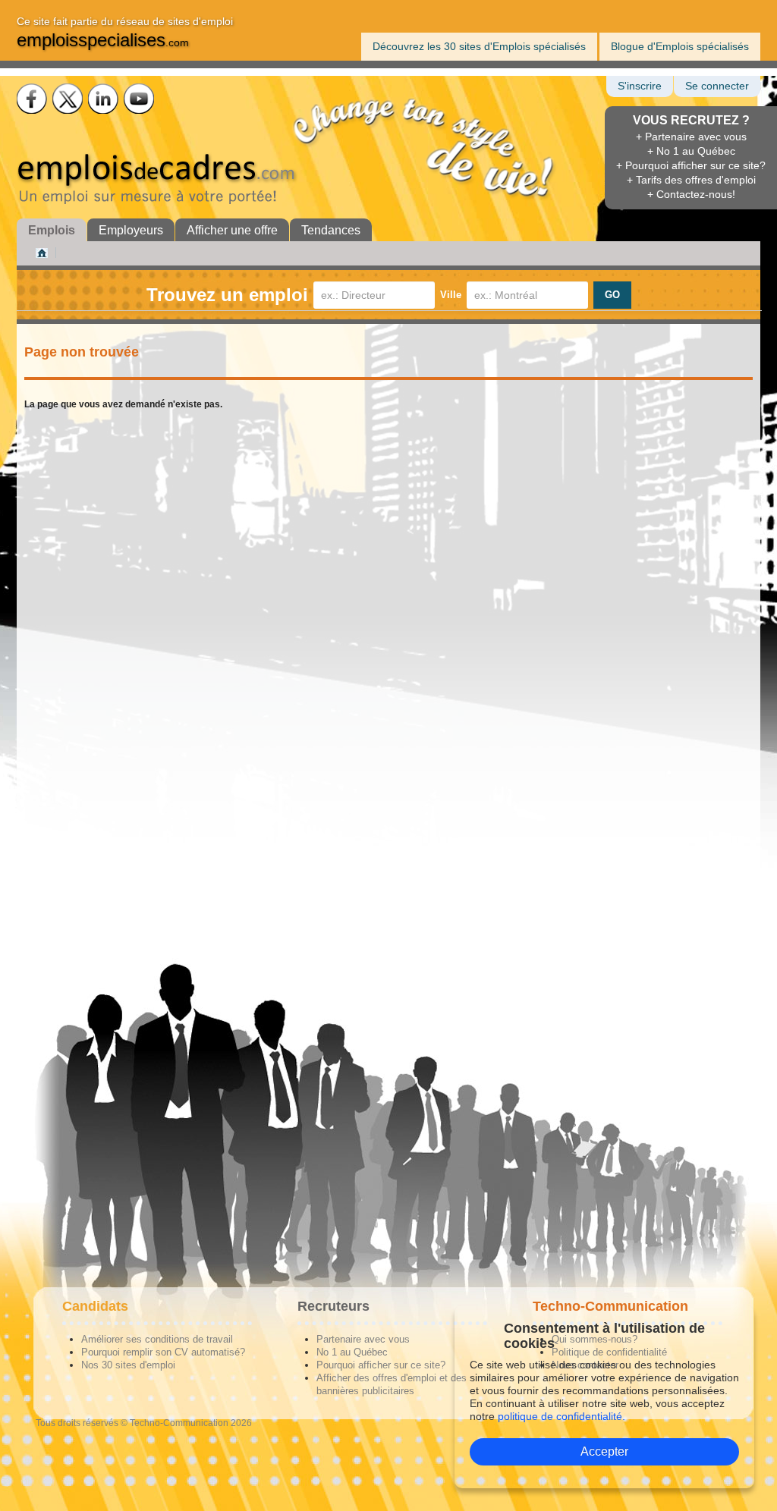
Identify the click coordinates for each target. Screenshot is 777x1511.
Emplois (51, 230)
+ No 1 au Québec (691, 151)
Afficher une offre (232, 230)
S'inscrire (640, 86)
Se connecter (717, 86)
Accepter (604, 1451)
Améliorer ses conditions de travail (157, 1339)
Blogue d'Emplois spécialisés (680, 46)
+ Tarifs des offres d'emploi (691, 180)
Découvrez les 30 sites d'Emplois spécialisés (479, 46)
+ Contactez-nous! (691, 194)
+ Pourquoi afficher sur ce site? (691, 165)
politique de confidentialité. (561, 1416)
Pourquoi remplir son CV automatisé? (163, 1352)
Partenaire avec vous (363, 1339)
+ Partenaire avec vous (691, 136)
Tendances (330, 230)
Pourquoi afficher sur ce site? (380, 1365)
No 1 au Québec (352, 1352)
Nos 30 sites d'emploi (128, 1365)
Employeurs (131, 230)
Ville (450, 294)
